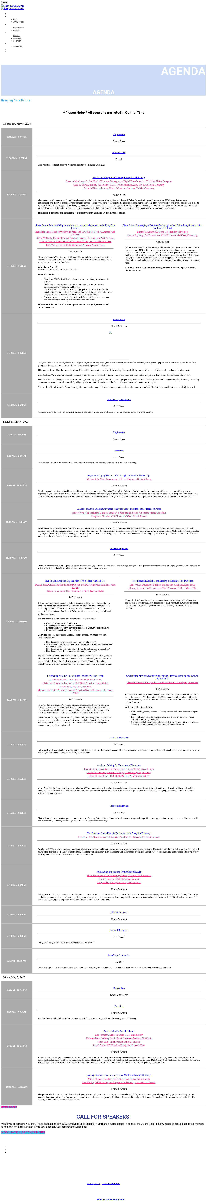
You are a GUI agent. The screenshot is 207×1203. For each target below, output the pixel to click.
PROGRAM (11, 33)
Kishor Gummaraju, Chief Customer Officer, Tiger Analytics (75, 591)
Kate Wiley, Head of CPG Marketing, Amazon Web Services (75, 245)
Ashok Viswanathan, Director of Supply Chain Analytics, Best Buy (119, 772)
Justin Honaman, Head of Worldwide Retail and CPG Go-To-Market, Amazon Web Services (75, 233)
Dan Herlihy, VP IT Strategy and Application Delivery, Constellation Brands (118, 1082)
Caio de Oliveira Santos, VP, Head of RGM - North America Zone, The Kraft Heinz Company (118, 184)
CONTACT (11, 49)
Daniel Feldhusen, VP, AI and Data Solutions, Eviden (75, 679)
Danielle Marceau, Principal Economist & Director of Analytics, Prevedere (162, 682)
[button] (9, 1107)
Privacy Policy (93, 1183)
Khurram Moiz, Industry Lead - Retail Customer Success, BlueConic (119, 1038)
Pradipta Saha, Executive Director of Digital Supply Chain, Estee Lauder (119, 769)
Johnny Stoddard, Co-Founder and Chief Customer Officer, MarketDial (162, 588)
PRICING (16, 30)
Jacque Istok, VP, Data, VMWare (75, 686)
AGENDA (16, 36)
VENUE (10, 17)
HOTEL (15, 19)
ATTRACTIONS (18, 22)
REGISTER (11, 52)
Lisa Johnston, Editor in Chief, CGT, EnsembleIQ (119, 1035)
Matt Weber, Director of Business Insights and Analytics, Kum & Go (162, 584)
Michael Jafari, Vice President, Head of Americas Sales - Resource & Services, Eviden (75, 691)
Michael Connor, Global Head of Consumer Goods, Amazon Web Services (75, 241)
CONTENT (17, 41)
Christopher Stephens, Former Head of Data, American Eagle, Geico (75, 683)
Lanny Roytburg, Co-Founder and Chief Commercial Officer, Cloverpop (162, 235)
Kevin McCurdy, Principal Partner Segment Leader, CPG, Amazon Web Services (75, 238)
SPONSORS (17, 46)
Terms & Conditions (111, 1183)
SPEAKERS (17, 38)
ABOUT (10, 25)
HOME (9, 14)
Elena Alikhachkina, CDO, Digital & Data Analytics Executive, (118, 776)
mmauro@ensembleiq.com (110, 1199)
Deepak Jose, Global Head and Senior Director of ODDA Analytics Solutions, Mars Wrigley (75, 586)
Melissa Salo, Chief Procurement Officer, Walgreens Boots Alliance (119, 479)
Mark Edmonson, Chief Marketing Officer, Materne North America (119, 875)
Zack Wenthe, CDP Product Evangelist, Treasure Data (119, 1045)
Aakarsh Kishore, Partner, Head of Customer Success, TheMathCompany (119, 188)
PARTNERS (11, 44)
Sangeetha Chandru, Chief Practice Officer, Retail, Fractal (119, 516)
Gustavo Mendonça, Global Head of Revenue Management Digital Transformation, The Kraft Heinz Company (119, 181)
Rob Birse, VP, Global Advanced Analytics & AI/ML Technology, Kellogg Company (119, 837)
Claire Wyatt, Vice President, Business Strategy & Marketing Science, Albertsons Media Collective (119, 512)
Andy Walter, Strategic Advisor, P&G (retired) (119, 882)
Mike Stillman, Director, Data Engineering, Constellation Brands (119, 1079)
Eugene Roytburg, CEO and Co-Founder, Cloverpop (162, 232)
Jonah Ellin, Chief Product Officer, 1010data (119, 1041)
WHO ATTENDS (18, 27)
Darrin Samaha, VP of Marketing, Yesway (119, 879)
